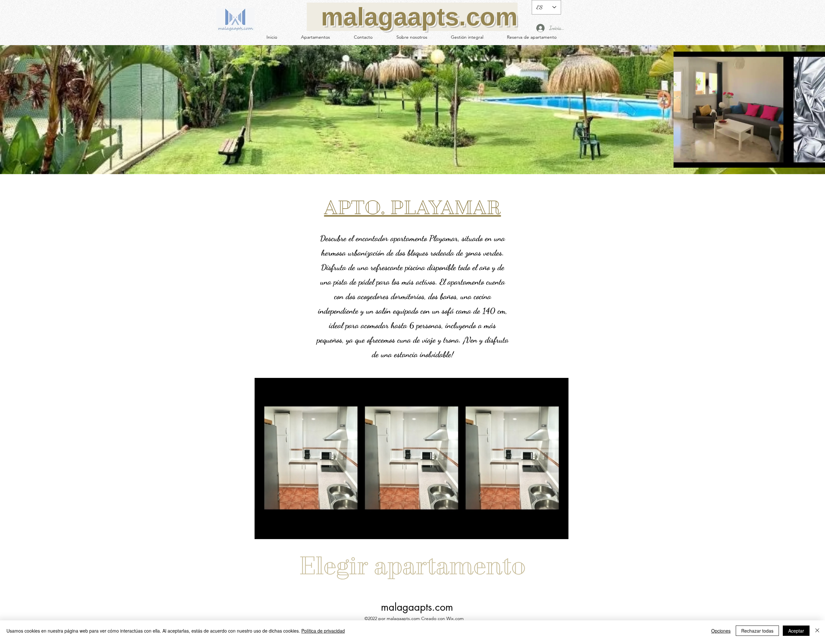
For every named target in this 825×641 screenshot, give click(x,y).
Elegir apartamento (412, 566)
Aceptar (796, 630)
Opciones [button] (721, 630)
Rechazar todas (757, 630)
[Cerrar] (817, 631)
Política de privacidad (323, 630)
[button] (560, 532)
